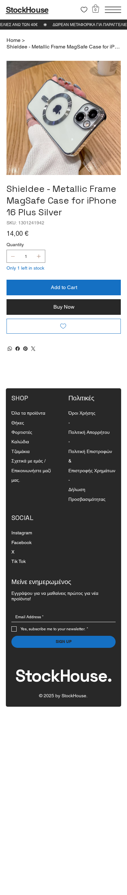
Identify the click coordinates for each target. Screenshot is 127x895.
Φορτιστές (21, 432)
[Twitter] (33, 348)
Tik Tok (18, 561)
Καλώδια (20, 441)
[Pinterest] (25, 348)
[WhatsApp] (10, 348)
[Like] (84, 10)
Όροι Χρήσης (81, 413)
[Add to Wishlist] (64, 326)
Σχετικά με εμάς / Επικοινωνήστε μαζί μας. (31, 470)
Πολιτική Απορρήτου (89, 432)
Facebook (21, 542)
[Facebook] (17, 348)
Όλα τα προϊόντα (28, 413)
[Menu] (113, 9)
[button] (95, 9)
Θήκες (17, 422)
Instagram (21, 532)
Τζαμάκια (20, 451)
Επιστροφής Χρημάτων (91, 470)
